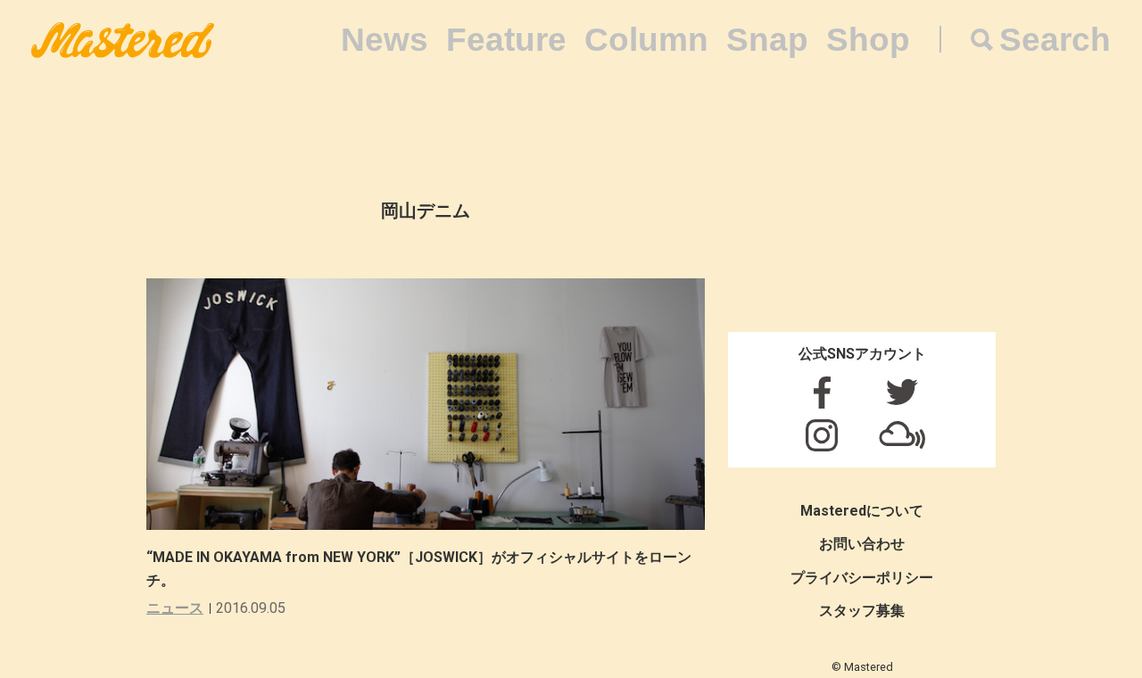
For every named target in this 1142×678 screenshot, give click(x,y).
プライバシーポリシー (861, 577)
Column (646, 39)
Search (1055, 39)
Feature (506, 39)
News (384, 39)
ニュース (174, 607)
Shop (868, 39)
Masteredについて (861, 510)
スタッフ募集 (862, 610)
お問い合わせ (862, 543)
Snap (767, 39)
